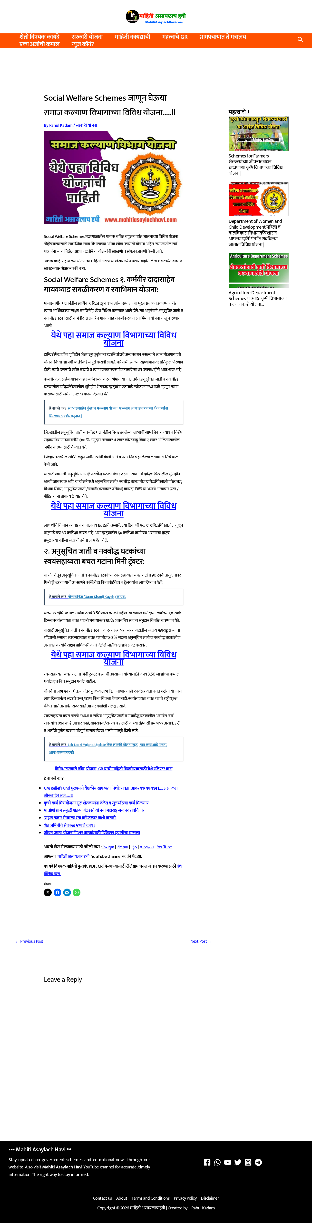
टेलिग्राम (122, 847)
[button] (300, 41)
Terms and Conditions (150, 1198)
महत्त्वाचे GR (175, 37)
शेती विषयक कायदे (39, 37)
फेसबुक (108, 847)
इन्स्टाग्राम (147, 847)
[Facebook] (207, 1162)
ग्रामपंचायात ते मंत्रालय (223, 37)
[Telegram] (258, 1162)
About (121, 1198)
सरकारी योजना (87, 37)
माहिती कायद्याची (132, 37)
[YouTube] (227, 1162)
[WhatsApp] (217, 1162)
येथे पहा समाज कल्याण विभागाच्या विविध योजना (113, 339)
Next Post (201, 941)
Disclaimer (210, 1198)
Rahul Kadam (203, 1208)
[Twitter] (238, 1162)
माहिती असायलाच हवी (73, 856)
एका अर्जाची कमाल (39, 44)
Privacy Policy (185, 1198)
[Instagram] (248, 1162)
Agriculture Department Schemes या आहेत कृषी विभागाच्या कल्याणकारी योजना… (258, 298)
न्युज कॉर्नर (83, 44)
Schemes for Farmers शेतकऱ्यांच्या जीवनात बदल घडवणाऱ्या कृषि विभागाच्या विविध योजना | (256, 164)
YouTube (164, 847)
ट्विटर (134, 847)
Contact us (102, 1198)
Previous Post (29, 941)
